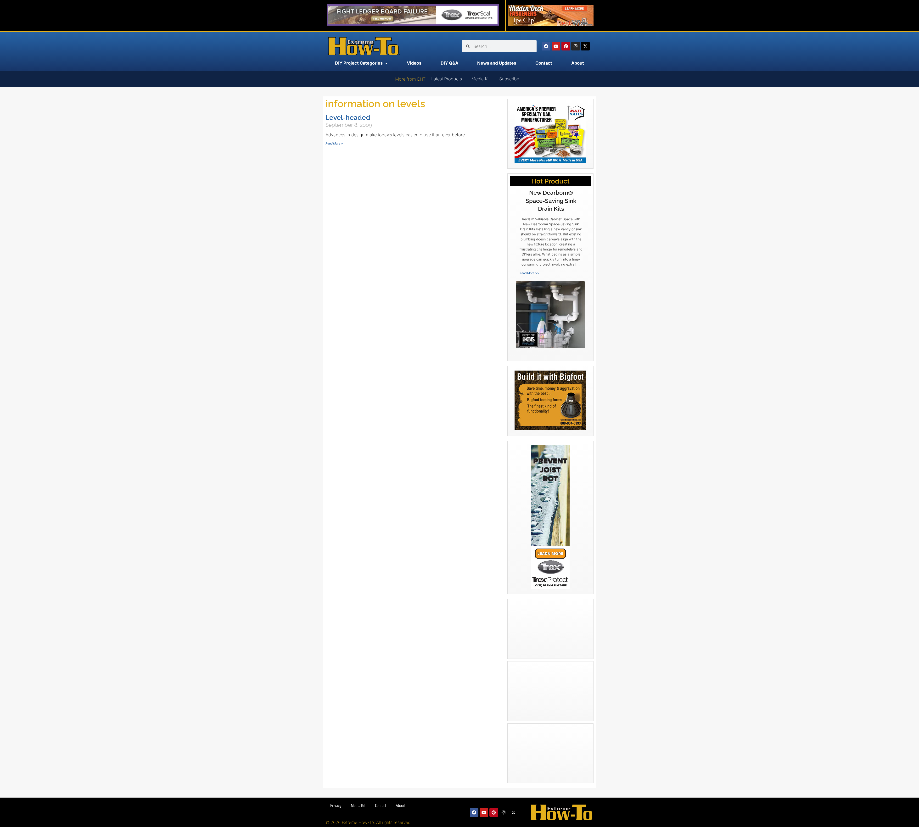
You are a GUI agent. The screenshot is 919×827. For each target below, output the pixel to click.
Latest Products (446, 78)
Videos (414, 63)
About (577, 63)
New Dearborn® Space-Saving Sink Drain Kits (551, 200)
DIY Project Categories (359, 63)
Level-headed (347, 118)
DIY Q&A (449, 63)
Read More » (334, 143)
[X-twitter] (585, 46)
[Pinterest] (565, 46)
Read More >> (529, 273)
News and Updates (496, 63)
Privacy (335, 805)
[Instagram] (575, 46)
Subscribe (509, 78)
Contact (543, 63)
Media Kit (480, 78)
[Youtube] (556, 46)
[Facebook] (546, 46)
